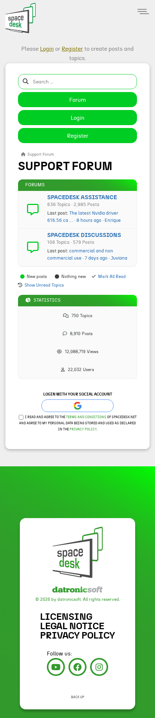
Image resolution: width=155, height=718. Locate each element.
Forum (77, 100)
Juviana (119, 258)
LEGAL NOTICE (72, 626)
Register (77, 136)
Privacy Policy (83, 429)
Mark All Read (112, 276)
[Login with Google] (77, 405)
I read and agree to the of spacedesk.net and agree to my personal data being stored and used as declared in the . (78, 423)
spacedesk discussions (84, 235)
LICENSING (66, 617)
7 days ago (96, 258)
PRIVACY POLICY (77, 635)
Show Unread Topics (44, 285)
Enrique (113, 220)
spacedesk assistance (82, 197)
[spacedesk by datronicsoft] (18, 17)
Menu (143, 11)
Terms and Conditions (86, 417)
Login (77, 118)
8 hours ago (88, 220)
